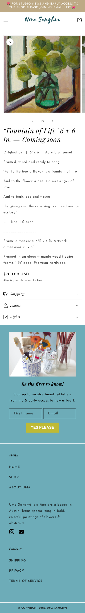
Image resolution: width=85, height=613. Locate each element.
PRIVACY (16, 571)
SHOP (14, 477)
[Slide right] (53, 121)
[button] (6, 20)
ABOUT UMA (19, 487)
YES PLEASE (42, 427)
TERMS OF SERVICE (26, 581)
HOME (14, 467)
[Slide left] (33, 121)
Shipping (8, 280)
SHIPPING (17, 560)
